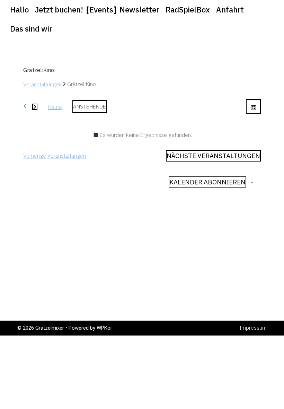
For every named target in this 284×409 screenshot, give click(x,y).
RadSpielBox (188, 10)
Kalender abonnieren (207, 182)
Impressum (253, 327)
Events (101, 10)
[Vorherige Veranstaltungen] (25, 106)
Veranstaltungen (42, 84)
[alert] (142, 135)
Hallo (19, 10)
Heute (55, 106)
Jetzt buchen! (59, 10)
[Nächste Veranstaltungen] (34, 107)
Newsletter (139, 10)
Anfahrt (230, 10)
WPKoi (104, 328)
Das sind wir (31, 29)
